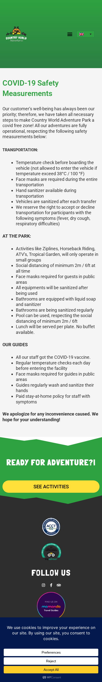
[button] (70, 34)
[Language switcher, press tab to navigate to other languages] (85, 34)
